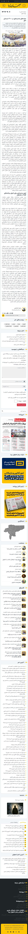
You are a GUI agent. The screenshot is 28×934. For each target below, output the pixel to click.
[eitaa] (8, 1)
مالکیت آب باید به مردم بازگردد (14, 634)
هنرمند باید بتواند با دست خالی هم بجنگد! (12, 614)
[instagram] (6, 1)
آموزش (24, 324)
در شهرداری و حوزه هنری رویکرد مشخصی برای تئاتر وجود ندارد (12, 594)
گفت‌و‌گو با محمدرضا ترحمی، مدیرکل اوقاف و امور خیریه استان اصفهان (12, 624)
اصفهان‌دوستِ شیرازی (16, 582)
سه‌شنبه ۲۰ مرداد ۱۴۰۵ (19, 800)
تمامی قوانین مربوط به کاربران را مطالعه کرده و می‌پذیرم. (14, 393)
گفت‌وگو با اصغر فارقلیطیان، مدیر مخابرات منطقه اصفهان (12, 618)
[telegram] (4, 1)
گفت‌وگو (21, 588)
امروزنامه (21, 415)
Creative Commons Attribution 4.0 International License (14, 928)
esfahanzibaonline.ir (17, 926)
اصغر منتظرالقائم (18, 580)
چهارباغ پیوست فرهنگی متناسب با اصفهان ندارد (12, 560)
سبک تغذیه (7, 324)
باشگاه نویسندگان (22, 904)
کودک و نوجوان (8, 326)
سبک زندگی (23, 326)
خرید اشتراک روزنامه (21, 907)
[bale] (10, 932)
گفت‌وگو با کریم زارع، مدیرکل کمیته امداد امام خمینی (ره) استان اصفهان (12, 598)
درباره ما (24, 887)
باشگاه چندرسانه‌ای (21, 906)
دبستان (13, 324)
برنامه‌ (19, 324)
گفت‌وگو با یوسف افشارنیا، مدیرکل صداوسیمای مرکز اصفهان (11, 644)
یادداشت (21, 543)
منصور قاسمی (18, 574)
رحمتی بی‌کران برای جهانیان (14, 816)
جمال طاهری (18, 557)
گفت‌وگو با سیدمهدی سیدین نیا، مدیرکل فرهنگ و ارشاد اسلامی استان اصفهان (13, 652)
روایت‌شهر (23, 13)
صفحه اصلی (23, 12)
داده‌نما (22, 795)
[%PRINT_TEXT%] (9, 12)
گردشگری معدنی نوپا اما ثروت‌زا (14, 577)
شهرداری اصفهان (22, 898)
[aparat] (2, 1)
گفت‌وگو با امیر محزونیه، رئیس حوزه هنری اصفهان (12, 638)
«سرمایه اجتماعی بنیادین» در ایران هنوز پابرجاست (12, 608)
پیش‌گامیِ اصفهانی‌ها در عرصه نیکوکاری (12, 601)
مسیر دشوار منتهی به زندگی (15, 566)
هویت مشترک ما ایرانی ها (15, 554)
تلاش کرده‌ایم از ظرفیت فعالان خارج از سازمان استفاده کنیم (13, 648)
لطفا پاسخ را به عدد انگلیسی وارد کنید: (17, 397)
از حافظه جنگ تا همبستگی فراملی (13, 571)
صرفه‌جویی (16, 326)
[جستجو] (2, 411)
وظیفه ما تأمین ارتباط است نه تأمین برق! (12, 621)
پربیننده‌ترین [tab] (23, 822)
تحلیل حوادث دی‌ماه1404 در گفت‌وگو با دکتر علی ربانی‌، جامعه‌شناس (12, 605)
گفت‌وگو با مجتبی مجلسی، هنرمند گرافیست (12, 612)
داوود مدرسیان (18, 569)
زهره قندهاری (17, 308)
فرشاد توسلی (18, 552)
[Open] (24, 5)
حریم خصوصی (11, 392)
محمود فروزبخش (17, 546)
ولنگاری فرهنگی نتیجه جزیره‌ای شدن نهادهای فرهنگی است (13, 656)
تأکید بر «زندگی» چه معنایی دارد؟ (14, 549)
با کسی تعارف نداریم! (16, 628)
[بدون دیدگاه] (7, 12)
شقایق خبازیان (18, 564)
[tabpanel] (14, 838)
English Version (22, 889)
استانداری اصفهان (22, 895)
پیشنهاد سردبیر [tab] (14, 822)
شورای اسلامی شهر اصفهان (19, 896)
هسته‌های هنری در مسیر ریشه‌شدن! (13, 641)
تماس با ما (23, 886)
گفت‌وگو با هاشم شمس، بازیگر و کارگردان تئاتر (12, 591)
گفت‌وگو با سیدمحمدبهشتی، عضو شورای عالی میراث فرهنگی (12, 631)
